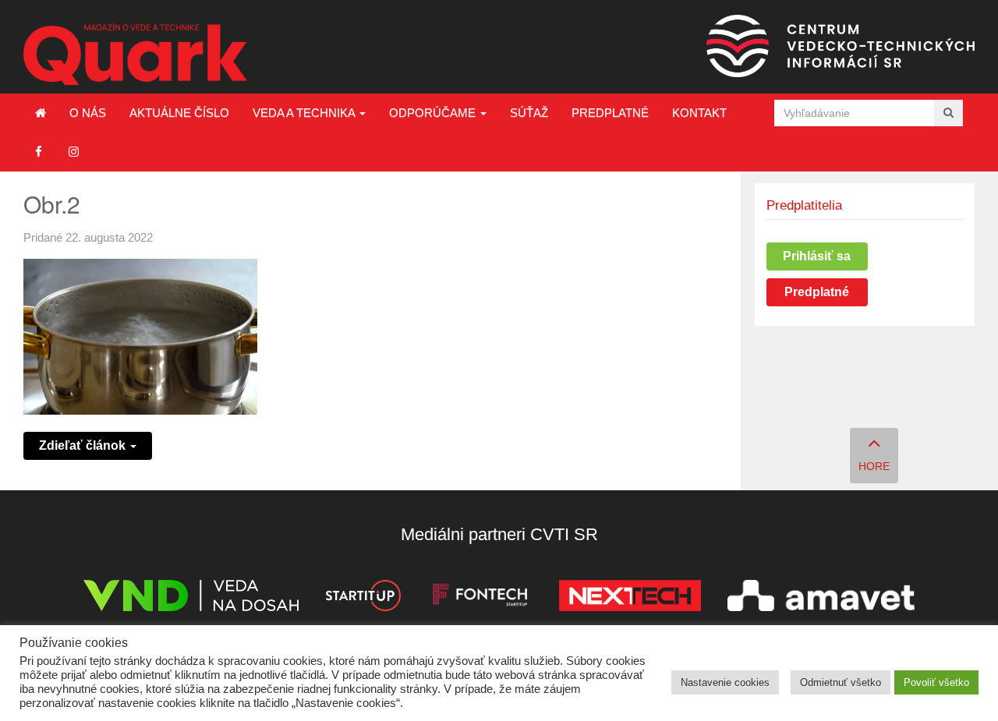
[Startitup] (362, 598)
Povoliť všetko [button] (936, 682)
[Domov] (40, 113)
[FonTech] (480, 598)
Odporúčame (434, 112)
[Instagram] (73, 151)
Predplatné (610, 112)
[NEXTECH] (630, 598)
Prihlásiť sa (817, 256)
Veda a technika (305, 112)
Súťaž (529, 112)
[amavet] (821, 598)
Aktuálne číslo (179, 112)
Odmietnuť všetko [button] (840, 682)
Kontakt (699, 112)
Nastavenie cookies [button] (725, 682)
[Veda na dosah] (191, 598)
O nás (87, 112)
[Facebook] (38, 151)
